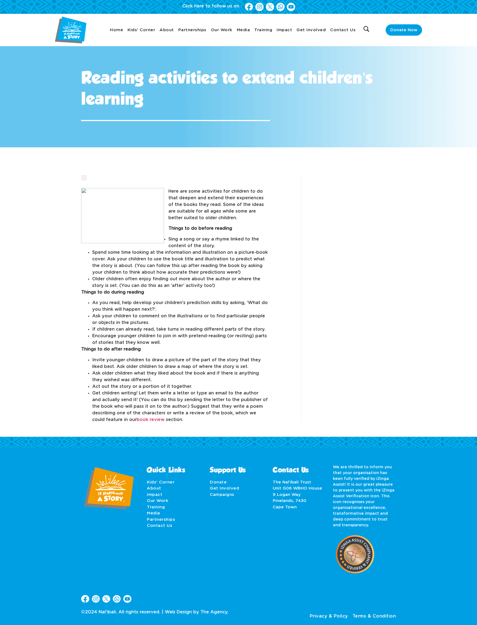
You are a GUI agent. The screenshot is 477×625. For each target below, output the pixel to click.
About (167, 30)
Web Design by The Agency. (197, 612)
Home (116, 30)
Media (243, 30)
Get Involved (311, 30)
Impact (284, 30)
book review (151, 419)
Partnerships (192, 30)
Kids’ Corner (141, 30)
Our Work (221, 30)
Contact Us (343, 30)
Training (263, 30)
